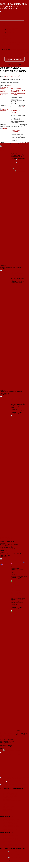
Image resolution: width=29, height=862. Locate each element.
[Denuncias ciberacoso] (14, 857)
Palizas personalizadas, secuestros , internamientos (6, 734)
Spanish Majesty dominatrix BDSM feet (17, 149)
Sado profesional (22, 52)
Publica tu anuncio (14, 59)
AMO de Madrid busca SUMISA (16, 399)
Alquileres (13, 49)
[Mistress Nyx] (20, 160)
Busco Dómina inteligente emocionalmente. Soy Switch (17, 593)
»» (10, 85)
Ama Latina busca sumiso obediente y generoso (18, 274)
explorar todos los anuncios (12, 76)
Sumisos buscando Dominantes (9, 53)
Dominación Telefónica (16, 54)
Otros (8, 54)
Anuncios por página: (23, 125)
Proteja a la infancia (14, 854)
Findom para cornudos (15, 130)
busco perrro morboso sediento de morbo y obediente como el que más (18, 91)
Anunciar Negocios (22, 49)
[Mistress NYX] (14, 774)
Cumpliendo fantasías (7, 50)
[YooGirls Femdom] (20, 171)
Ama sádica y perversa (15, 111)
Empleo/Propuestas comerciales (10, 52)
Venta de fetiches (22, 53)
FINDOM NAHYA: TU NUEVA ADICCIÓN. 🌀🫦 (18, 562)
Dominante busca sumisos (20, 50)
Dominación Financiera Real (6, 537)
